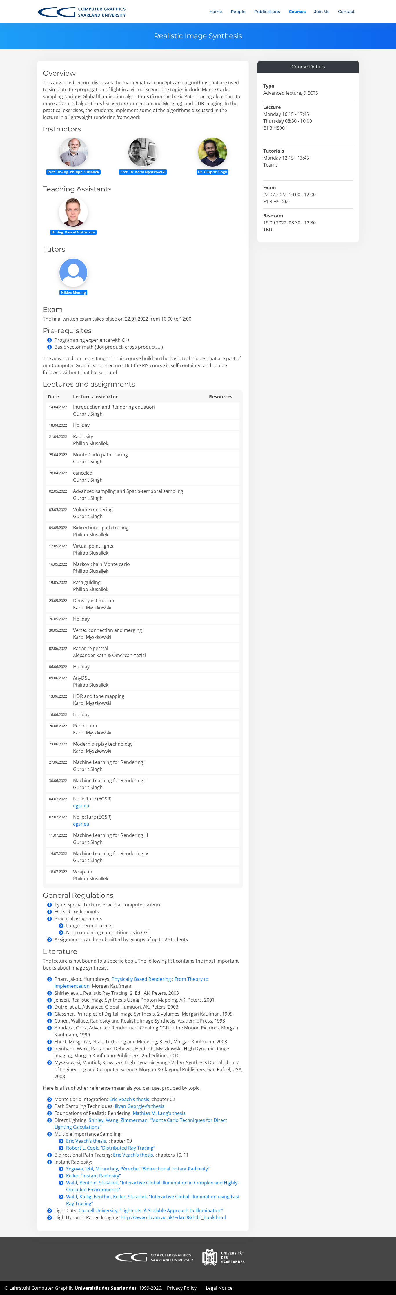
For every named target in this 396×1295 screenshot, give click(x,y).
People (238, 11)
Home (215, 11)
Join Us (321, 11)
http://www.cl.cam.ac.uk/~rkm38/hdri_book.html (173, 1217)
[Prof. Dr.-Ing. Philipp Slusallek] (73, 152)
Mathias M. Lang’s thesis (159, 1113)
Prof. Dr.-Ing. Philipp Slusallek (73, 171)
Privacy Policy (182, 1288)
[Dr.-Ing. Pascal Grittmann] (73, 211)
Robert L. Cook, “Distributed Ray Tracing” (110, 1148)
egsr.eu (81, 805)
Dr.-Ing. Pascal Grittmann (73, 232)
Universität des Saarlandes (106, 1288)
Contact (346, 11)
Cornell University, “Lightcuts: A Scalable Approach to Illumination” (151, 1210)
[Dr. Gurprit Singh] (212, 152)
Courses (297, 11)
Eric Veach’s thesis (129, 1099)
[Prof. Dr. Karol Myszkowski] (142, 152)
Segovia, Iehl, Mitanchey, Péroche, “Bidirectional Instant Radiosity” (138, 1169)
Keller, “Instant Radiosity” (93, 1176)
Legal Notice (219, 1288)
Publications (267, 11)
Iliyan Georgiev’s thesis (139, 1106)
